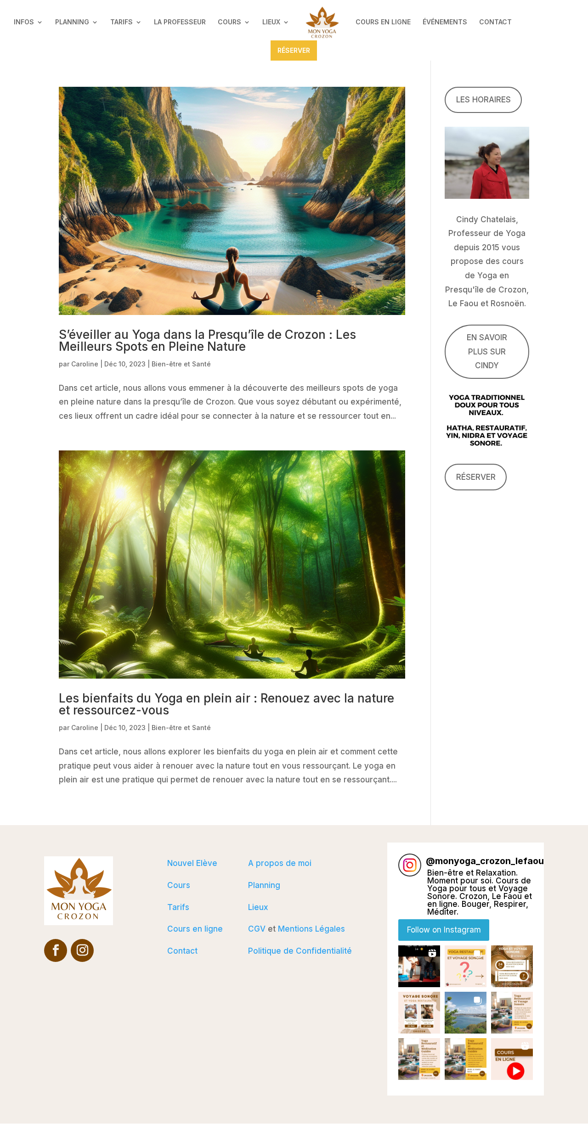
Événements (445, 22)
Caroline (84, 364)
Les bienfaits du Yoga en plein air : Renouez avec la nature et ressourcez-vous (226, 704)
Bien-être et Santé (181, 364)
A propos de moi (279, 863)
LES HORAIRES (483, 99)
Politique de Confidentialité (300, 950)
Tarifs (121, 22)
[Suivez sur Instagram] (82, 950)
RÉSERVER (293, 50)
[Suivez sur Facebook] (55, 950)
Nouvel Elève (192, 863)
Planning (72, 22)
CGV (257, 928)
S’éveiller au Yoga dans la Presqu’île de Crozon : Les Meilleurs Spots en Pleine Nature (207, 340)
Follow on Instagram (444, 929)
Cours (229, 22)
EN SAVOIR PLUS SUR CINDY (487, 351)
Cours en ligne (383, 22)
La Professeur (180, 22)
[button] (419, 966)
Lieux (271, 22)
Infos (24, 22)
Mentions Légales (311, 928)
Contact (495, 22)
